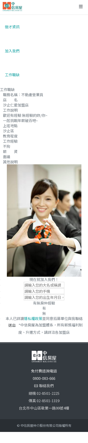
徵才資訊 (12, 26)
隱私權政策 (33, 318)
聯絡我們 (46, 385)
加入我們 (12, 50)
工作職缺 (12, 74)
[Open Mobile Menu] (81, 6)
